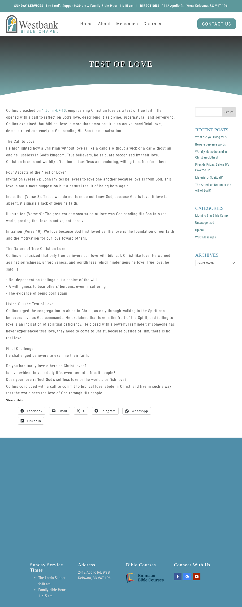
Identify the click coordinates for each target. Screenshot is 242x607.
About (104, 24)
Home (86, 24)
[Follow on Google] (187, 576)
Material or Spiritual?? (209, 177)
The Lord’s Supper (59, 6)
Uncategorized (204, 222)
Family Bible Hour (103, 6)
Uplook (199, 230)
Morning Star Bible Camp (211, 215)
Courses (152, 24)
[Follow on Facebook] (178, 576)
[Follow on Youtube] (196, 576)
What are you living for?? (211, 137)
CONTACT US (216, 24)
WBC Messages (205, 237)
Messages (127, 24)
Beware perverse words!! (211, 144)
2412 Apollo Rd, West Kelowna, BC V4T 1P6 (195, 6)
